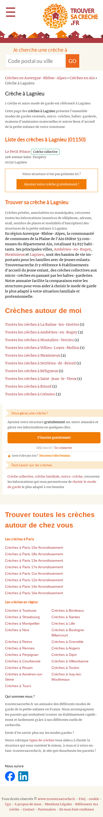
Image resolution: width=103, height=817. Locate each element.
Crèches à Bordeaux (68, 610)
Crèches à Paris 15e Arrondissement (34, 547)
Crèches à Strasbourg (22, 617)
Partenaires (47, 809)
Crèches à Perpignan (21, 655)
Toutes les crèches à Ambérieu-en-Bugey (41, 332)
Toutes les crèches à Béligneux (31, 371)
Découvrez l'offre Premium (54, 455)
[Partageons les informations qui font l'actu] (10, 776)
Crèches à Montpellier (22, 623)
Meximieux (15, 254)
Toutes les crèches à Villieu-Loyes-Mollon (42, 347)
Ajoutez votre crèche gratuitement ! (51, 184)
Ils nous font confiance (76, 809)
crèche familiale (47, 476)
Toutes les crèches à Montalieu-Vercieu (39, 340)
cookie (94, 799)
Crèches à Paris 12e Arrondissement (34, 580)
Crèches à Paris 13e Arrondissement (34, 560)
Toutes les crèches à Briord (28, 386)
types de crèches (41, 740)
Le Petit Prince (17, 151)
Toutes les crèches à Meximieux (32, 355)
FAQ (82, 799)
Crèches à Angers (66, 648)
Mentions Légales (58, 804)
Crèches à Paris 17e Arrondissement (34, 567)
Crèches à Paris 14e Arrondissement (34, 586)
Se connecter (63, 448)
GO (72, 61)
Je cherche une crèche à (40, 49)
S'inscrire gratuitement (54, 437)
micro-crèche (71, 476)
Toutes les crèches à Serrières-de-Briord (40, 363)
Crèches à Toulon (65, 668)
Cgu (8, 804)
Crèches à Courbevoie (22, 661)
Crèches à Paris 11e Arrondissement (34, 573)
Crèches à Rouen (19, 668)
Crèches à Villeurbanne (70, 661)
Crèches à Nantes (66, 617)
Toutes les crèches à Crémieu (30, 394)
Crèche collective (20, 476)
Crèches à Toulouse (20, 610)
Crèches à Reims (18, 642)
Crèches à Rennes (19, 648)
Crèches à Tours (18, 686)
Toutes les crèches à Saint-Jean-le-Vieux (40, 378)
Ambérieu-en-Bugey (72, 249)
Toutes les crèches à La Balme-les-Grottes (42, 324)
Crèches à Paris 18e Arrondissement (34, 554)
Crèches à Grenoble (68, 642)
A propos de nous (27, 804)
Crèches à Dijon (64, 655)
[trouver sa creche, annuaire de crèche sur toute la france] (68, 16)
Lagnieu (37, 254)
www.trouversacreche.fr (56, 799)
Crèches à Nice (17, 630)
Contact (28, 809)
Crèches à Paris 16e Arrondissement (34, 593)
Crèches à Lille (63, 623)
